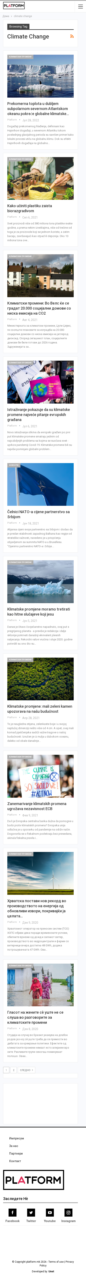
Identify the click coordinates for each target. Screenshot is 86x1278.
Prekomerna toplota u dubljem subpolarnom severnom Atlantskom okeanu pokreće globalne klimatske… (38, 108)
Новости (14, 465)
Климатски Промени (20, 57)
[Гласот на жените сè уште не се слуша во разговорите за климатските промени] (40, 985)
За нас (13, 1146)
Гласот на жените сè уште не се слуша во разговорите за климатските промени (35, 1017)
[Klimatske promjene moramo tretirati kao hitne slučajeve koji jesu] (40, 581)
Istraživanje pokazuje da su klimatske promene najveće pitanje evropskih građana (38, 414)
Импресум (16, 1138)
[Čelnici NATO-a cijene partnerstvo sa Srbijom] (40, 484)
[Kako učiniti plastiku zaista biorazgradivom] (40, 178)
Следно (25, 1070)
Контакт (15, 1161)
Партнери (16, 1153)
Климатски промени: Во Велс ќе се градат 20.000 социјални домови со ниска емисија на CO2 (39, 308)
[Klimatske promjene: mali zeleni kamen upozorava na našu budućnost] (40, 679)
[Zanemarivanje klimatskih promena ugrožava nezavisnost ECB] (40, 776)
